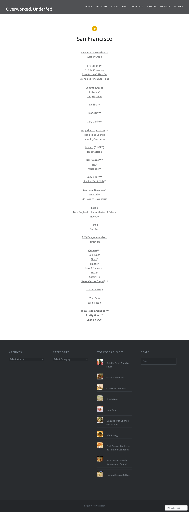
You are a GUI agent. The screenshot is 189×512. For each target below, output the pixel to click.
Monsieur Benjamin (94, 190)
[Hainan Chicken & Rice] (114, 471)
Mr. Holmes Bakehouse (94, 198)
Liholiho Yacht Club (93, 181)
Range (94, 224)
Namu (94, 207)
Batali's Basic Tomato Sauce (117, 365)
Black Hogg (112, 435)
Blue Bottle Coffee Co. (94, 74)
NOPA (93, 216)
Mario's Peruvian (115, 377)
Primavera (94, 241)
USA (124, 6)
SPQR (94, 272)
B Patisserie (93, 65)
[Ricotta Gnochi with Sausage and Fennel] (114, 456)
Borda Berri (112, 399)
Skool (94, 259)
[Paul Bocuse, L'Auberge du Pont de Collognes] (114, 442)
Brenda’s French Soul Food (94, 78)
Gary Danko (93, 121)
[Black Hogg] (114, 431)
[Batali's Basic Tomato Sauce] (114, 359)
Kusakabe (93, 168)
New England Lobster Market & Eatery (94, 212)
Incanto (89, 147)
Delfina (93, 104)
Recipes (178, 6)
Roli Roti (94, 229)
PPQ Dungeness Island (94, 237)
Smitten (94, 263)
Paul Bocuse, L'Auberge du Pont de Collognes (118, 448)
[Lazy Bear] (114, 406)
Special (151, 6)
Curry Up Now (94, 96)
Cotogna (94, 92)
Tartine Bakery (94, 289)
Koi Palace (92, 159)
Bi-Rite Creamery (94, 70)
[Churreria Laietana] (114, 384)
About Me (102, 6)
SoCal (115, 6)
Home (88, 6)
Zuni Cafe (94, 298)
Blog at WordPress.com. (94, 506)
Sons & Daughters (95, 268)
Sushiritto (94, 276)
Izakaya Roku (94, 151)
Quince (92, 250)
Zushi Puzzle (95, 302)
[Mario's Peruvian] (114, 373)
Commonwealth (95, 87)
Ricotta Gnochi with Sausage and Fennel (116, 462)
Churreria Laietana (116, 388)
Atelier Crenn (94, 56)
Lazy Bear (92, 176)
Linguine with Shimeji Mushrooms (117, 423)
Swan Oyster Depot (92, 281)
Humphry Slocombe (94, 139)
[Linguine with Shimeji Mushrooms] (114, 417)
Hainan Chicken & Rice (118, 475)
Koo (94, 164)
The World (137, 6)
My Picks (165, 6)
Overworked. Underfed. (29, 9)
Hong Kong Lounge (94, 134)
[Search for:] (158, 361)
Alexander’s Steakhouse (94, 52)
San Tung (94, 254)
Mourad (93, 194)
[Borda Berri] (114, 395)
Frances (92, 112)
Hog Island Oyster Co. (93, 130)
